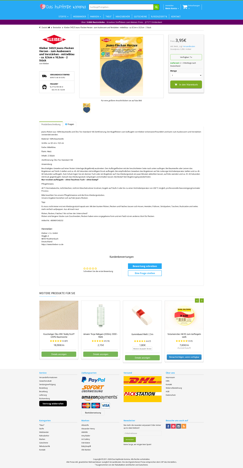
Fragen (71, 124)
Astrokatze (85, 443)
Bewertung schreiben (145, 266)
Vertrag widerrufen (53, 403)
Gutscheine (43, 443)
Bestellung (43, 388)
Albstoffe (85, 425)
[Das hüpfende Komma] (62, 6)
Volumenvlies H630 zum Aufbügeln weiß (184, 335)
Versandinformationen (48, 377)
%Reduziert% (44, 446)
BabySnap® (86, 446)
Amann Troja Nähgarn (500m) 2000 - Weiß (100, 335)
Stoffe (41, 428)
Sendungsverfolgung (47, 384)
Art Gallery (85, 439)
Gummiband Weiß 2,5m (142, 334)
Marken (42, 439)
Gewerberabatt (45, 381)
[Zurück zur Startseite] (49, 27)
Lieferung (43, 395)
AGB (167, 391)
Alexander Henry (88, 428)
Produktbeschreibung (50, 124)
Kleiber (46, 63)
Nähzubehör (44, 436)
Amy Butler (85, 436)
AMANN (84, 432)
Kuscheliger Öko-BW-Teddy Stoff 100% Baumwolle (59, 335)
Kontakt (169, 384)
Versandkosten (189, 46)
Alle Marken (86, 450)
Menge (173, 71)
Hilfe (167, 381)
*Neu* (41, 425)
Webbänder (44, 432)
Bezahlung (43, 391)
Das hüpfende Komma (121, 459)
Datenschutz (171, 395)
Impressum (170, 377)
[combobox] (124, 7)
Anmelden (130, 439)
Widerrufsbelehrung (174, 388)
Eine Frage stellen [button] (145, 273)
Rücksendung (44, 398)
